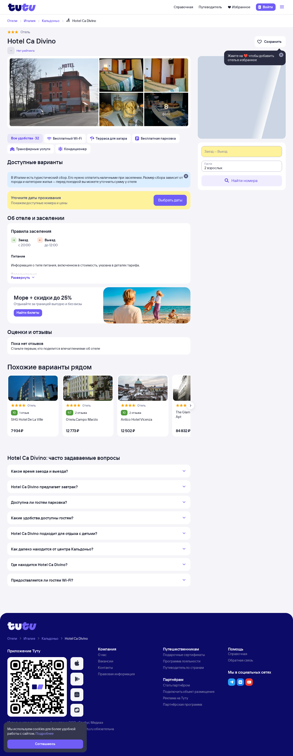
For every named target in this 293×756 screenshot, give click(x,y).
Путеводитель (210, 7)
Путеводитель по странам (183, 667)
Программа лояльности (182, 661)
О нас (102, 655)
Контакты (105, 667)
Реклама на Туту (175, 698)
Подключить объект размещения (188, 691)
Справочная (183, 7)
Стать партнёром (176, 685)
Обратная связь (240, 660)
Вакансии (105, 661)
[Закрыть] (185, 176)
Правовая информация (116, 674)
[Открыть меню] (282, 7)
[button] (77, 663)
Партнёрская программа (182, 704)
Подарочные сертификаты (184, 655)
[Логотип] (21, 7)
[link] (28, 313)
